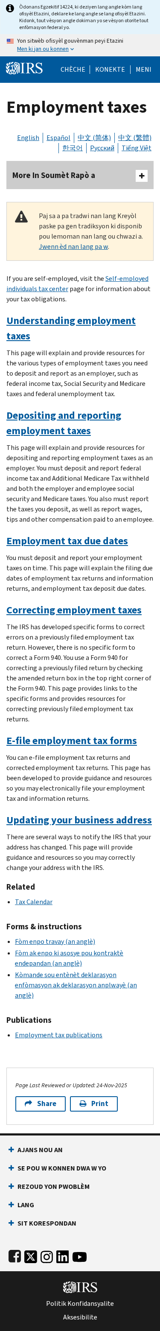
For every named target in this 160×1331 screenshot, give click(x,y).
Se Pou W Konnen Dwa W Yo (61, 1168)
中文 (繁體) (134, 137)
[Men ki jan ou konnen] (80, 45)
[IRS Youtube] (79, 1255)
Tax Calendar (33, 901)
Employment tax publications (58, 1034)
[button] (110, 69)
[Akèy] (24, 67)
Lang (25, 1204)
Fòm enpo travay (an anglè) (55, 941)
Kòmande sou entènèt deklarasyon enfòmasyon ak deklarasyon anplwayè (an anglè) (76, 985)
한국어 (72, 147)
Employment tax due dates (67, 541)
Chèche (73, 69)
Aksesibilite (80, 1317)
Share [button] (46, 1104)
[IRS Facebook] (15, 1255)
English (28, 137)
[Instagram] (47, 1255)
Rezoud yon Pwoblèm (53, 1186)
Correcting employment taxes (74, 610)
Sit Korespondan (46, 1223)
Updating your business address (79, 820)
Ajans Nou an (40, 1149)
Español (58, 137)
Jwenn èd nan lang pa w (73, 246)
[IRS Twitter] (30, 1255)
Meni (143, 69)
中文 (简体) (94, 137)
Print (99, 1104)
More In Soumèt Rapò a (53, 175)
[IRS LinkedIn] (62, 1255)
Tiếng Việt (136, 147)
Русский (102, 147)
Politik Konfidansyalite (80, 1303)
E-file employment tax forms (71, 740)
